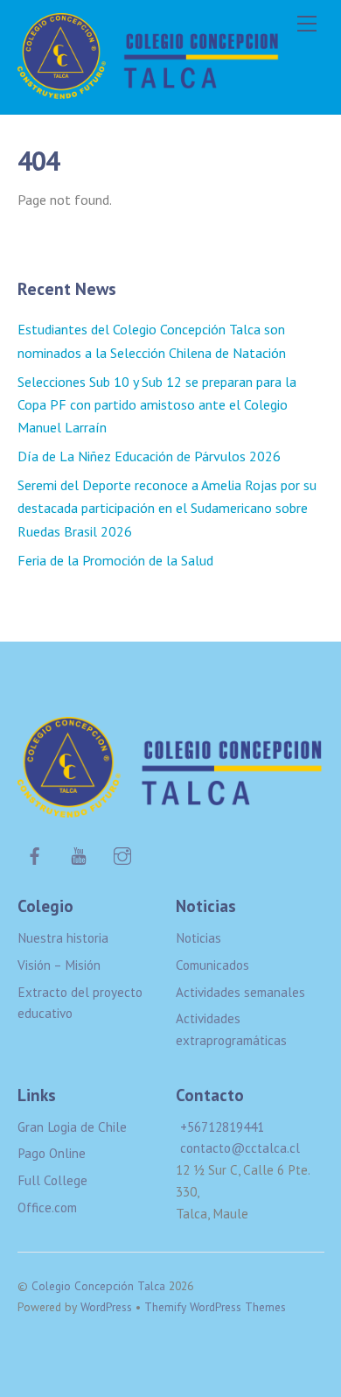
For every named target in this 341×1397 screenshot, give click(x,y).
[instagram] (122, 853)
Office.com (47, 1207)
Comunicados (212, 965)
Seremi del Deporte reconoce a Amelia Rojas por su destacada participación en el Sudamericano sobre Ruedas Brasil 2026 (167, 508)
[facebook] (34, 853)
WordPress (106, 1307)
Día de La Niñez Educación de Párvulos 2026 (149, 456)
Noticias (198, 938)
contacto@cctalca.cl (240, 1148)
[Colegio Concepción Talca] (148, 91)
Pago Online (51, 1153)
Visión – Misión (59, 965)
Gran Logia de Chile (72, 1127)
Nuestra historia (62, 938)
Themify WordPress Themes (215, 1307)
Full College (52, 1180)
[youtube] (78, 853)
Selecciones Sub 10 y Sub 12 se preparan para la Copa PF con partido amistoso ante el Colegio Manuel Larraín (156, 405)
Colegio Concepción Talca (98, 1286)
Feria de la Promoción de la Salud (115, 560)
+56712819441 (222, 1127)
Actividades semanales (240, 992)
